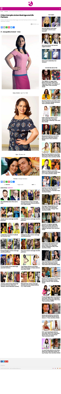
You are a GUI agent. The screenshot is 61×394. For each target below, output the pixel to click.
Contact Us (3, 365)
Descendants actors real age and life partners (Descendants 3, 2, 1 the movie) (30, 203)
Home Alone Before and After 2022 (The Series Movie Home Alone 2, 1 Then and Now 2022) (50, 316)
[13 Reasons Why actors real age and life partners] (30, 228)
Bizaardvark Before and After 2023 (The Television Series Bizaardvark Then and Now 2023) (50, 138)
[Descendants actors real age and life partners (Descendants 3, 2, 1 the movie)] (30, 195)
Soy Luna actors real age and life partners (30, 251)
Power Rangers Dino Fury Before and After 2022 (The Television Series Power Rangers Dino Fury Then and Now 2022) (51, 299)
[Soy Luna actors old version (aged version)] (51, 38)
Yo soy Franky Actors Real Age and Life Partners (9, 267)
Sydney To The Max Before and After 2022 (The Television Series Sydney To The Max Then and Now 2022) (51, 190)
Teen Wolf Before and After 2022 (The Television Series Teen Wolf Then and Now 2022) (51, 263)
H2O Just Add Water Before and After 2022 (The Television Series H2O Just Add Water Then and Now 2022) (51, 334)
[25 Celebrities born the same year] (10, 195)
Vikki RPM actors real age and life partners (30, 219)
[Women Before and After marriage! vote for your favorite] (51, 22)
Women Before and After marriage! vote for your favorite (49, 30)
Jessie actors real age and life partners (9, 219)
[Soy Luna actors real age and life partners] (30, 244)
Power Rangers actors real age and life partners (10, 251)
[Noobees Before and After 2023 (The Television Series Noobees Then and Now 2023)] (51, 94)
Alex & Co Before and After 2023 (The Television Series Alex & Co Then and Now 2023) (51, 172)
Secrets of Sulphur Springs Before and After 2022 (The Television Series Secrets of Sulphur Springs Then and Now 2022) (51, 226)
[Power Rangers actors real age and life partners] (10, 244)
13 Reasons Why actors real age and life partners (30, 235)
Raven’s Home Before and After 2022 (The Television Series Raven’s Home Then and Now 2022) (51, 281)
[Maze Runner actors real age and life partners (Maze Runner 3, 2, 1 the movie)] (30, 277)
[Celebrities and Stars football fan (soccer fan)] (10, 228)
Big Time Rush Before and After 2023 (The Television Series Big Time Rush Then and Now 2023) (51, 155)
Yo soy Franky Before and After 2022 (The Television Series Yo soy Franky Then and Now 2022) (51, 351)
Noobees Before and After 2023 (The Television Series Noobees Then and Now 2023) (51, 102)
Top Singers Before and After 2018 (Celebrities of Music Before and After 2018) (30, 268)
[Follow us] (59, 9)
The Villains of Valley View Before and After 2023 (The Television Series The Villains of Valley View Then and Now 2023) (51, 84)
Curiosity (10, 188)
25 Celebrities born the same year (9, 202)
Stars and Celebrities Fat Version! (49, 61)
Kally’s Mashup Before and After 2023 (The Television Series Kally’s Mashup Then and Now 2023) (51, 120)
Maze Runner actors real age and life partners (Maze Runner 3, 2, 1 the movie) (30, 285)
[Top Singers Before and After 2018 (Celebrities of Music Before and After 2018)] (30, 259)
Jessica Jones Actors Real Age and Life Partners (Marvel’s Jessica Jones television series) (10, 285)
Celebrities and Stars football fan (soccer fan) (9, 235)
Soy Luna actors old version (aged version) (50, 45)
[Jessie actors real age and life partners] (10, 212)
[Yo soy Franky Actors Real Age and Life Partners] (10, 259)
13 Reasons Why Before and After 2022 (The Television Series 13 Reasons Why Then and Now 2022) (50, 246)
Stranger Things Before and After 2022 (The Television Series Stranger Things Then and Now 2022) (50, 208)
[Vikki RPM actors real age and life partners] (30, 212)
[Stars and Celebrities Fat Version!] (51, 54)
